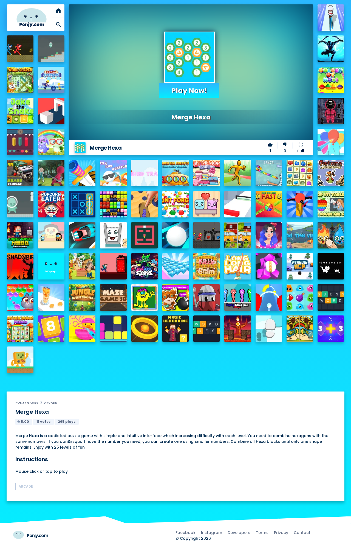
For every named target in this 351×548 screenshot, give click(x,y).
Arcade (50, 402)
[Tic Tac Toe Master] (82, 204)
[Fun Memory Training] (206, 173)
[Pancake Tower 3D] (51, 297)
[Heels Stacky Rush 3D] (331, 17)
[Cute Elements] (331, 235)
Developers (239, 532)
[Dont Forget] (175, 204)
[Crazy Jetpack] (51, 80)
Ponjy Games (26, 402)
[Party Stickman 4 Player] (237, 297)
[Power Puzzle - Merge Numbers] (51, 328)
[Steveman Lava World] (113, 266)
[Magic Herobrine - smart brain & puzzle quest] (175, 328)
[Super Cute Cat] (331, 266)
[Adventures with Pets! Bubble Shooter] (20, 297)
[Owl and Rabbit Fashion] (51, 142)
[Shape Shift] (51, 111)
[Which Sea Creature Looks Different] (175, 173)
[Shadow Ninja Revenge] (331, 48)
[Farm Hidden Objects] (82, 266)
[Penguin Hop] (300, 266)
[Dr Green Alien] (51, 48)
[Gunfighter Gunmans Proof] (331, 173)
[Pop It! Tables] (331, 204)
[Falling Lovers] (206, 204)
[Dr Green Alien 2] (20, 204)
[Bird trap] (144, 173)
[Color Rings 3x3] (144, 328)
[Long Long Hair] (237, 266)
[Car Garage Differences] (237, 235)
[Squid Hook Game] (51, 173)
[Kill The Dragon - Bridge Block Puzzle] (237, 328)
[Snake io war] (269, 173)
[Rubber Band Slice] (82, 328)
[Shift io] (237, 204)
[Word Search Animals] (20, 80)
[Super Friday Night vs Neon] (144, 266)
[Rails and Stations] (113, 173)
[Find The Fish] (300, 235)
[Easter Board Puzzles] (20, 328)
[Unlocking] (20, 142)
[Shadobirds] (20, 266)
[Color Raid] (144, 204)
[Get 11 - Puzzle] (331, 328)
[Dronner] (300, 204)
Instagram (211, 532)
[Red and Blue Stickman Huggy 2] (206, 235)
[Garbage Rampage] (20, 173)
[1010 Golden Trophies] (113, 204)
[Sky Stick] (237, 173)
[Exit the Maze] (144, 235)
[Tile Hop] (269, 328)
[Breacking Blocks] (113, 328)
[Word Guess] (206, 328)
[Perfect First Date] (269, 235)
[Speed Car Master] (82, 235)
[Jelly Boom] (300, 297)
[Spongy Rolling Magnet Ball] (269, 266)
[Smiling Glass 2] (113, 235)
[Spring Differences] (300, 328)
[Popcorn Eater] (51, 204)
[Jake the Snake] (20, 111)
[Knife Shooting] (82, 173)
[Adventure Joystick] (20, 359)
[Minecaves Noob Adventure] (20, 235)
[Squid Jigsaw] (331, 111)
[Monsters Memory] (300, 173)
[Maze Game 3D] (113, 297)
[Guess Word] (331, 297)
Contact (302, 532)
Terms (262, 532)
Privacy (281, 532)
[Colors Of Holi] (331, 80)
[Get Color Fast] (269, 204)
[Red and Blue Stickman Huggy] (20, 48)
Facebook (186, 532)
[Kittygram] (206, 266)
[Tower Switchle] (269, 297)
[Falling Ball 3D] (175, 235)
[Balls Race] (51, 266)
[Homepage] (31, 17)
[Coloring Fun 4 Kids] (144, 297)
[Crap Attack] (206, 297)
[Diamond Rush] (175, 266)
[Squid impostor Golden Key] (51, 235)
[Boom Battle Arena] (175, 297)
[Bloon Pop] (331, 142)
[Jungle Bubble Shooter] (82, 297)
